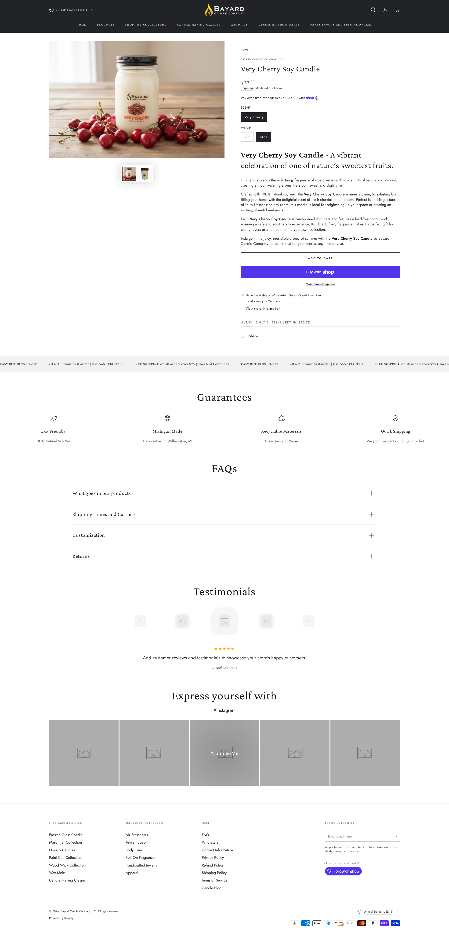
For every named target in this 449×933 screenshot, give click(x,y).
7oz (249, 138)
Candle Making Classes (67, 880)
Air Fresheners (137, 834)
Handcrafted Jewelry (141, 865)
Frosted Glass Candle (66, 834)
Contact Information (217, 850)
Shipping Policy (214, 872)
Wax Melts (57, 872)
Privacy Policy (213, 857)
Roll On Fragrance (140, 857)
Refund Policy (213, 865)
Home (245, 49)
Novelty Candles (62, 850)
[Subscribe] (397, 836)
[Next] (319, 621)
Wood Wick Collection (67, 865)
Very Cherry (254, 118)
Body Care (134, 850)
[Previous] (129, 621)
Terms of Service (214, 880)
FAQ (205, 834)
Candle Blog (211, 888)
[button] (373, 10)
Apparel (132, 872)
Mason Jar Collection (65, 842)
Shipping (247, 88)
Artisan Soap (136, 842)
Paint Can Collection (65, 857)
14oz (265, 138)
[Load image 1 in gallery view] (129, 174)
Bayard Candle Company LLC (262, 59)
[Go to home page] (224, 10)
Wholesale (210, 842)
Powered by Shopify (61, 918)
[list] (224, 429)
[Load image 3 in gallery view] (145, 174)
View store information (263, 308)
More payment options (320, 284)
